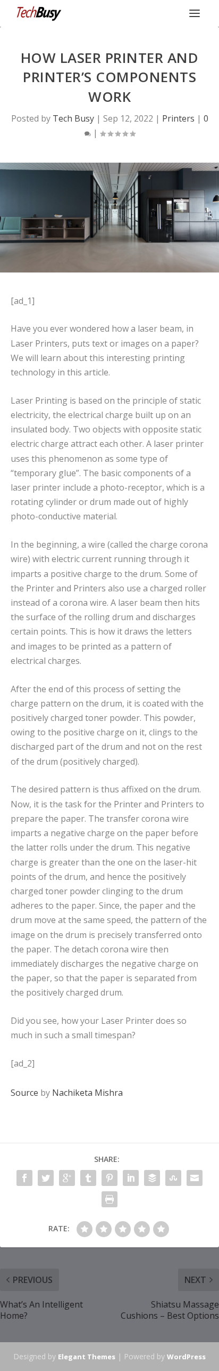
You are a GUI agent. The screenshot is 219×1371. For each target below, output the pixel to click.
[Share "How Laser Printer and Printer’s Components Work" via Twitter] (45, 1178)
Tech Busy (73, 118)
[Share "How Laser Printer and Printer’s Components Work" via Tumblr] (88, 1178)
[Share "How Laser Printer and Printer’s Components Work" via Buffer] (152, 1178)
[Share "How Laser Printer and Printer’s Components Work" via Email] (194, 1178)
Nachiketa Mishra (87, 1093)
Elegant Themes (86, 1356)
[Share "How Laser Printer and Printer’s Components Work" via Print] (109, 1199)
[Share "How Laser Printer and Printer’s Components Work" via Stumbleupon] (173, 1178)
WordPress (186, 1356)
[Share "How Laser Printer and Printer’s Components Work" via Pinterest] (109, 1178)
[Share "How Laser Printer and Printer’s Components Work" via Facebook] (24, 1178)
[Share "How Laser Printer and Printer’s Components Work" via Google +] (67, 1178)
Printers (178, 118)
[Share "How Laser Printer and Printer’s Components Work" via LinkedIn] (130, 1178)
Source (24, 1093)
